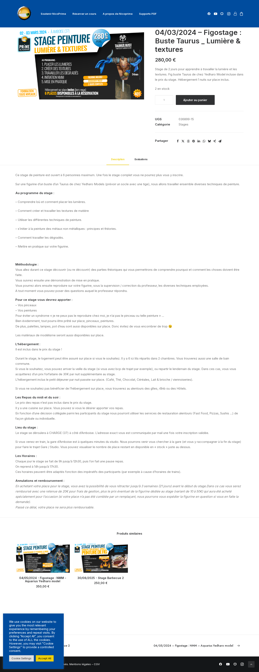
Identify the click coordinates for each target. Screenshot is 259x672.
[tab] (141, 161)
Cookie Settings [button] (21, 658)
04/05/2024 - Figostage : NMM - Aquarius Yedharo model (42, 579)
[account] (235, 13)
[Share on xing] (214, 141)
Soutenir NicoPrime (53, 13)
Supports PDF (148, 13)
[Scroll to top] (251, 664)
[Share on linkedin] (198, 141)
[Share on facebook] (177, 141)
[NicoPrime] (24, 14)
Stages (183, 124)
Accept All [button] (44, 658)
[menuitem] (53, 13)
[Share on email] (220, 141)
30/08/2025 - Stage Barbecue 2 (100, 578)
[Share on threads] (188, 141)
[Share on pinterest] (193, 141)
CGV (97, 664)
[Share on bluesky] (209, 141)
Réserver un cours (84, 13)
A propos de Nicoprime (118, 13)
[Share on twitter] (183, 141)
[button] (209, 13)
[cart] (241, 13)
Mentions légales (80, 664)
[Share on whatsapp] (204, 141)
